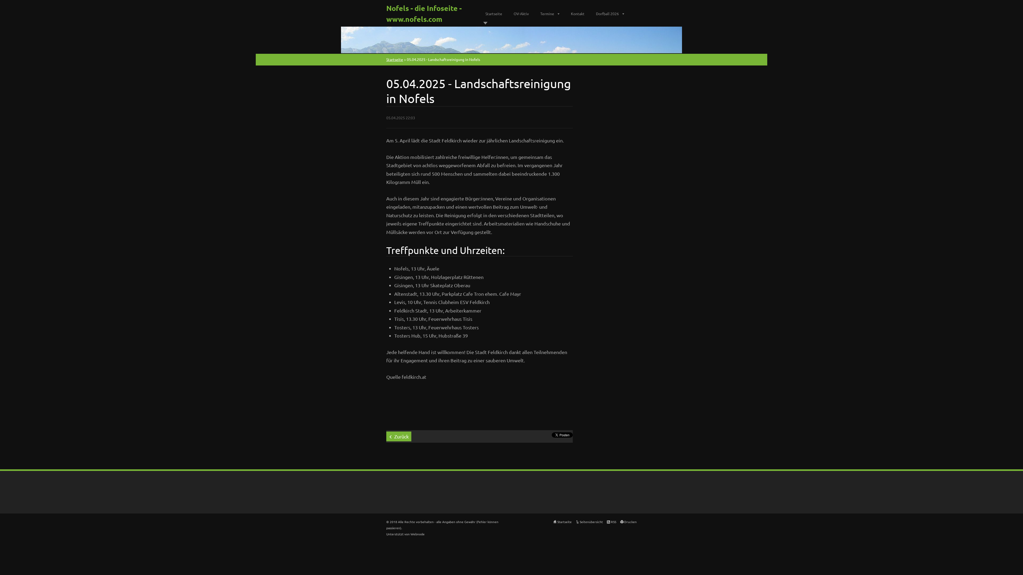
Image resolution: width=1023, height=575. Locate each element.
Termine (547, 13)
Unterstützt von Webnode (405, 534)
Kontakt (577, 13)
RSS (613, 522)
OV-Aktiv (521, 13)
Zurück (401, 436)
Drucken (630, 522)
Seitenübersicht (591, 522)
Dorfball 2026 (607, 13)
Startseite (493, 13)
